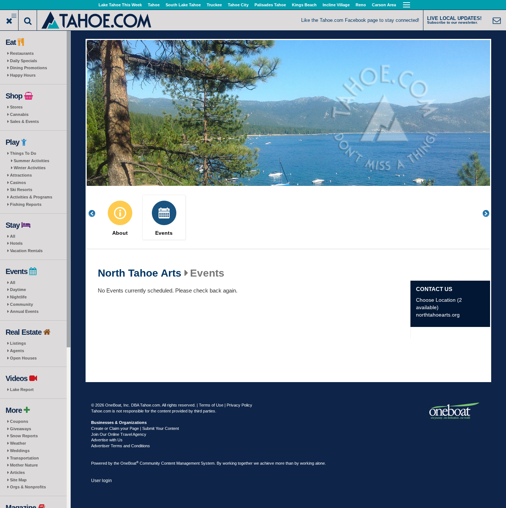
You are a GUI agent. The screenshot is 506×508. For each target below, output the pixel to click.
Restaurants (22, 53)
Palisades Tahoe (270, 5)
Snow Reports (24, 436)
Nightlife (18, 297)
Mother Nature (24, 465)
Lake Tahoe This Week (120, 5)
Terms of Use (211, 405)
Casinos (18, 182)
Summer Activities (31, 160)
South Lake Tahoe (183, 5)
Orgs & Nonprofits (28, 487)
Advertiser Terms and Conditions (120, 446)
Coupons (19, 421)
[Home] (96, 19)
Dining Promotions (28, 68)
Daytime (18, 289)
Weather (18, 443)
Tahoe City (238, 5)
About (120, 233)
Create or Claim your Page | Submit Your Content (135, 428)
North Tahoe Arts (140, 273)
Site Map (18, 480)
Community (21, 304)
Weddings (20, 450)
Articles (17, 472)
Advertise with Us (107, 440)
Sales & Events (24, 121)
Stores (16, 107)
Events (164, 233)
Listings (18, 343)
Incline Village (336, 5)
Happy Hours (23, 75)
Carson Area (384, 5)
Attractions (21, 175)
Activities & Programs (31, 197)
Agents (17, 350)
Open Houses (23, 358)
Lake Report (22, 389)
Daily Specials (23, 61)
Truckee (214, 5)
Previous (96, 213)
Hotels (16, 243)
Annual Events (24, 311)
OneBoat (129, 463)
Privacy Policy (239, 405)
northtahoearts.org (438, 315)
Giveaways (20, 429)
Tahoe (154, 5)
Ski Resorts (21, 189)
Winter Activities (30, 168)
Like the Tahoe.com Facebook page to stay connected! (360, 20)
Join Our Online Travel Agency (118, 434)
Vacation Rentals (26, 250)
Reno (361, 5)
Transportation (24, 458)
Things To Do (23, 153)
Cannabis (19, 114)
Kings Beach (304, 5)
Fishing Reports (25, 204)
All (12, 236)
